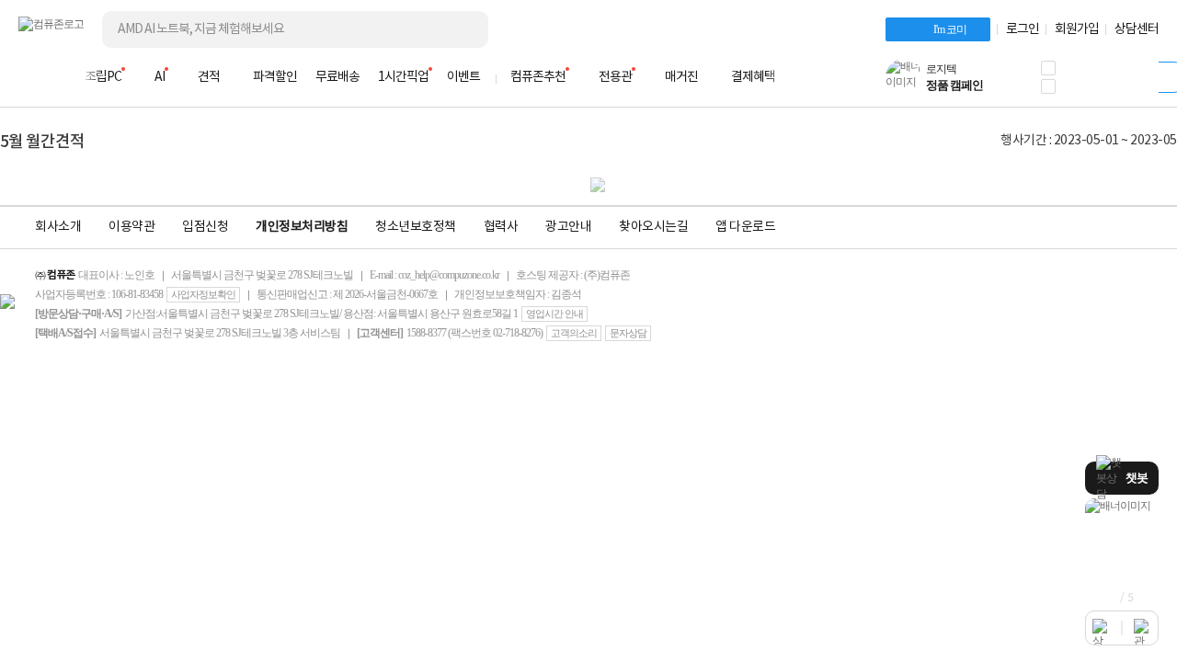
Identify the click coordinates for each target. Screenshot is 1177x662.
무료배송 (337, 77)
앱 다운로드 (745, 227)
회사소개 (58, 227)
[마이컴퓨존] (1140, 83)
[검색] (460, 29)
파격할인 (275, 77)
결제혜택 (753, 77)
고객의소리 (574, 332)
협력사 (501, 227)
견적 (209, 77)
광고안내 (568, 227)
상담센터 (1136, 29)
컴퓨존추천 (538, 77)
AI (159, 77)
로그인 (1022, 29)
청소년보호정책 (415, 227)
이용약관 (131, 227)
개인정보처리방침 (302, 227)
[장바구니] (1088, 83)
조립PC (103, 77)
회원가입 (1077, 29)
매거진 (681, 77)
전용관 (615, 77)
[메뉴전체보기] (29, 77)
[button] (1048, 68)
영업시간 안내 (554, 313)
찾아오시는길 (653, 227)
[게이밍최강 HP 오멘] (1122, 506)
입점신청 (205, 227)
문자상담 (628, 332)
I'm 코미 (949, 29)
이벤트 (463, 77)
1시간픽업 (403, 77)
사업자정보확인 (203, 294)
